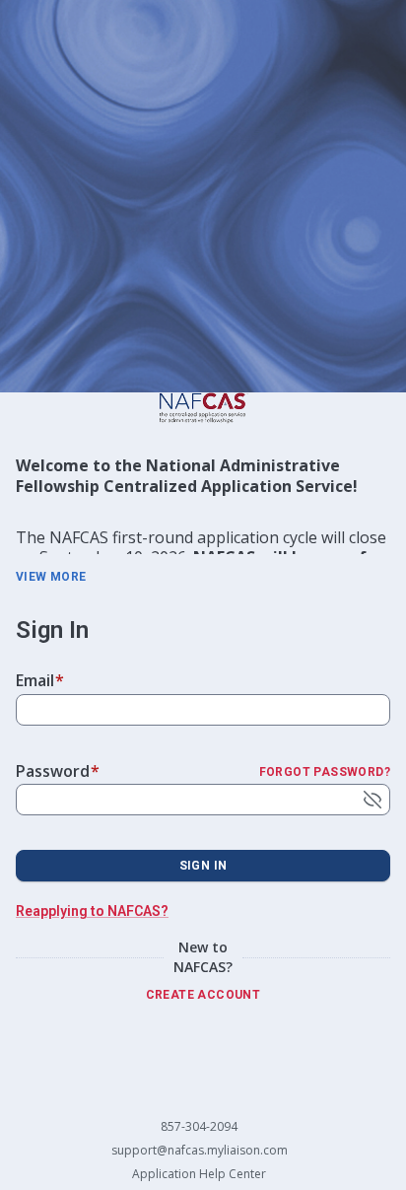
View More (51, 577)
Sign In (203, 866)
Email (40, 680)
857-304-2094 (199, 1127)
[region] (203, 504)
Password (58, 771)
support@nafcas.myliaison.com (199, 1150)
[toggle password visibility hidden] (372, 799)
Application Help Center (199, 1174)
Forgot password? (324, 772)
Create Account (203, 995)
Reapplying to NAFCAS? (92, 911)
